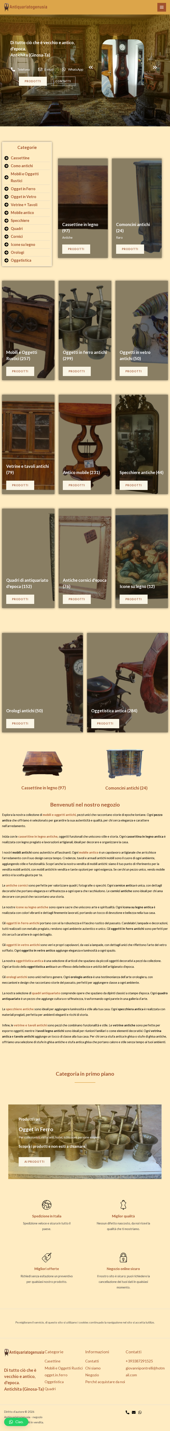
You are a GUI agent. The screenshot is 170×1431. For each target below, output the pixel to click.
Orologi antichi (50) (24, 710)
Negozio (92, 1375)
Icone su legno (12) (137, 586)
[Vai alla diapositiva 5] (109, 98)
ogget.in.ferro (56, 1375)
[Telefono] (127, 1412)
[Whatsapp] (140, 1412)
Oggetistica (54, 1381)
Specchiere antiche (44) (142, 472)
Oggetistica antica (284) (114, 710)
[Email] (134, 1412)
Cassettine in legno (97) (43, 787)
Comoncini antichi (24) (126, 787)
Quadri (50, 1388)
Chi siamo (93, 1368)
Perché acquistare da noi (105, 1381)
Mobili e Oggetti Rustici (64, 1368)
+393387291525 (139, 1361)
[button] (90, 67)
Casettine (53, 1361)
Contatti (92, 1361)
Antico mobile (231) (81, 472)
